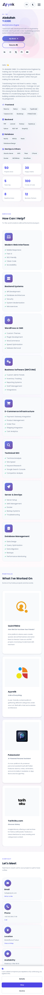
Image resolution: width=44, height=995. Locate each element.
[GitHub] (21, 52)
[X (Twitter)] (16, 52)
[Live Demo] (22, 607)
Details (22, 979)
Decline (22, 991)
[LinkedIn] (4, 52)
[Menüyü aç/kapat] (39, 4)
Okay (22, 985)
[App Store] (22, 736)
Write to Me (8, 896)
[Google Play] (29, 736)
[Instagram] (10, 52)
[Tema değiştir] (33, 4)
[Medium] (27, 52)
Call (5, 920)
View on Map (9, 943)
